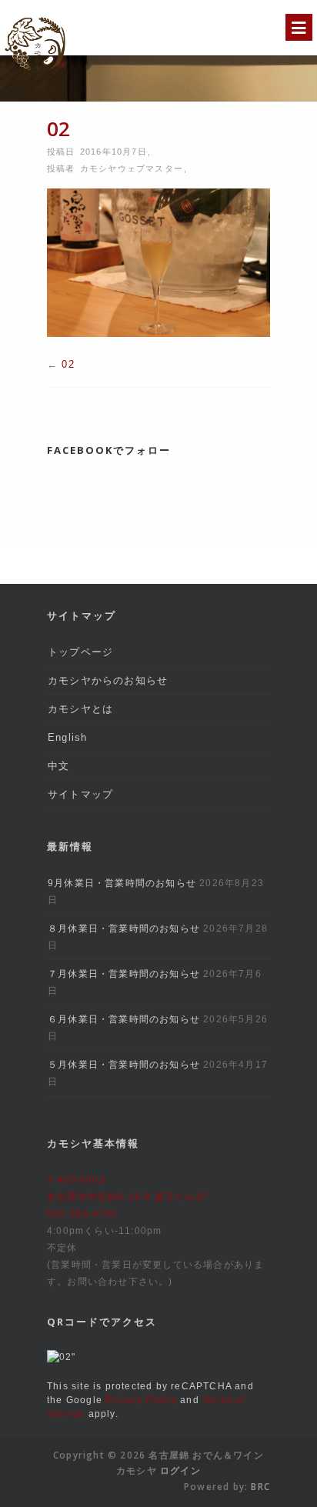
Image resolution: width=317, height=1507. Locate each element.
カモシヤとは (80, 709)
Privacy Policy (141, 1400)
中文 (58, 766)
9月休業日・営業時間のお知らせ (122, 883)
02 (68, 364)
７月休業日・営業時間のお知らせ (124, 974)
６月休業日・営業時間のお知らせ (124, 1019)
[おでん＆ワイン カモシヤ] (35, 73)
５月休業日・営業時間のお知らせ (124, 1064)
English (67, 737)
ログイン (180, 1470)
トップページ (80, 652)
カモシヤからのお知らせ (108, 680)
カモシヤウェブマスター (131, 168)
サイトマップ (80, 794)
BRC (260, 1486)
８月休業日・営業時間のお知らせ (124, 928)
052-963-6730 (82, 1214)
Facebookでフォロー (109, 450)
